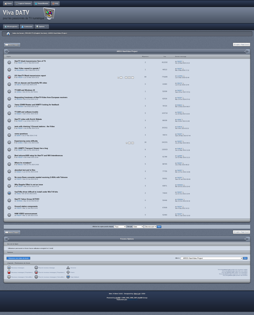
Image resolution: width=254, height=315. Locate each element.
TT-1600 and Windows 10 (25, 90)
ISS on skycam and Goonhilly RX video (31, 83)
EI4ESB (20, 106)
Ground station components (26, 206)
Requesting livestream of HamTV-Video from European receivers (41, 97)
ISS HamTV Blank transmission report (30, 76)
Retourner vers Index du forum (18, 258)
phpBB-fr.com (132, 299)
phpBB (117, 297)
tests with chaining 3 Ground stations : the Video (35, 126)
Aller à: (177, 258)
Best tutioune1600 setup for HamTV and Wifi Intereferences (39, 156)
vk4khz (19, 92)
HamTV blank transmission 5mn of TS (30, 61)
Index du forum (18, 33)
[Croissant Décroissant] (153, 226)
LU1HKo (180, 76)
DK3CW (19, 99)
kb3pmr (179, 105)
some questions (21, 134)
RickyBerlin (20, 70)
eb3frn (19, 135)
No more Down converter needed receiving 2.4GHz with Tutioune (41, 177)
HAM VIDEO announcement (26, 214)
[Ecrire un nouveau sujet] (12, 45)
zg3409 (179, 156)
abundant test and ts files (25, 170)
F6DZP (20, 63)
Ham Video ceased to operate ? (27, 68)
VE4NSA (180, 185)
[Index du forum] (30, 13)
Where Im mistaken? (23, 163)
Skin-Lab (137, 293)
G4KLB (179, 127)
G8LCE (19, 84)
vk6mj (179, 119)
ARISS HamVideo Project (57, 33)
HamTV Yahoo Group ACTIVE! (27, 199)
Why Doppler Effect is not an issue (29, 185)
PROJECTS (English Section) (36, 33)
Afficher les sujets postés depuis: (103, 226)
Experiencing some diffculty (26, 141)
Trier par (130, 226)
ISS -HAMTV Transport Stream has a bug (31, 148)
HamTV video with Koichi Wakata (28, 119)
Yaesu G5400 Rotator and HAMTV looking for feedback (37, 105)
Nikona (20, 164)
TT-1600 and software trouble (26, 112)
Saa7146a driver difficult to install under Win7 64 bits (36, 192)
